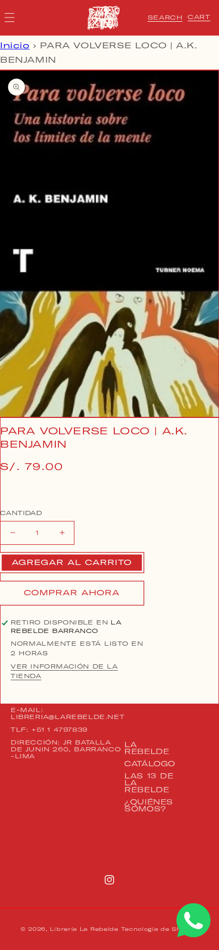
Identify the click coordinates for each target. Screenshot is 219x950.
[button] (165, 17)
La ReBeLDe (146, 748)
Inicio (15, 45)
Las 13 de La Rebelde (148, 783)
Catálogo (149, 763)
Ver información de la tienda (64, 671)
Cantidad (21, 513)
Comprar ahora (72, 592)
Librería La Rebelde (84, 929)
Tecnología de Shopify (159, 929)
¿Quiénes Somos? (148, 805)
